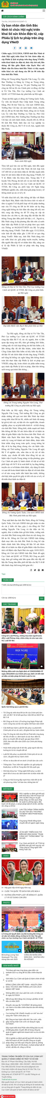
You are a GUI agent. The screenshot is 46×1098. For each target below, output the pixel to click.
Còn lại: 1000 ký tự (9, 598)
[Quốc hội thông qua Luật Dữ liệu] (23, 692)
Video (6, 856)
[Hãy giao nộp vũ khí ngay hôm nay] (23, 872)
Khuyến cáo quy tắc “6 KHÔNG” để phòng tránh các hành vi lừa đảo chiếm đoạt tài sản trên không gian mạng (25, 1007)
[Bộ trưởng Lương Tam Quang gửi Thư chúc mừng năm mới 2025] (12, 947)
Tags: (4, 574)
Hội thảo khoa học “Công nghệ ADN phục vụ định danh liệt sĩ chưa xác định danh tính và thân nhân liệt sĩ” (23, 773)
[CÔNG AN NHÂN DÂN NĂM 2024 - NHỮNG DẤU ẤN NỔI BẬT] (34, 947)
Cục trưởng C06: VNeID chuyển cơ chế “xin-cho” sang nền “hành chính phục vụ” (24, 1014)
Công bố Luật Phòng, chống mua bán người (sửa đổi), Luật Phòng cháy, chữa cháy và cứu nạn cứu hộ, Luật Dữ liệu (22, 638)
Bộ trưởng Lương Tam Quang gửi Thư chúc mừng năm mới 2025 (10, 957)
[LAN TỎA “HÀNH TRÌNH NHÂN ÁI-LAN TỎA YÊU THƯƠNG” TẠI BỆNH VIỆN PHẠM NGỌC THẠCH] (10, 813)
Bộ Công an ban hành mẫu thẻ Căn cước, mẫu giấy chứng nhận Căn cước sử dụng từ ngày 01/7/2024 (23, 1022)
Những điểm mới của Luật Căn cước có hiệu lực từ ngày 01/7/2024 (24, 994)
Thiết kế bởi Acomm (9, 1079)
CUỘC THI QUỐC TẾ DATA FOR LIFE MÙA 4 (22, 891)
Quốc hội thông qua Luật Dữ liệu (15, 707)
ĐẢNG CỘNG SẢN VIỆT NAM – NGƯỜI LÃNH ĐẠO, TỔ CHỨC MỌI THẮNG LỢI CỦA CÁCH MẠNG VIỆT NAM (24, 987)
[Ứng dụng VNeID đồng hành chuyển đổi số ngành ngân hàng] (10, 824)
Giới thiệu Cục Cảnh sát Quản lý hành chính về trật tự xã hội (25, 980)
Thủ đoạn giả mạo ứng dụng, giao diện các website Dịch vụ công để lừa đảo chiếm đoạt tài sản (24, 972)
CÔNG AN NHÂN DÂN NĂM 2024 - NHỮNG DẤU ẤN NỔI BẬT (34, 957)
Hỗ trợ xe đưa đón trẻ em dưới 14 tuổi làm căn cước (23, 761)
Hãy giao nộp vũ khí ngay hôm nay (18, 888)
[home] (5, 4)
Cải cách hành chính (13, 17)
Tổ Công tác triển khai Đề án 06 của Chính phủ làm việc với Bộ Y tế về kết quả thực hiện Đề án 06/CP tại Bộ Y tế (23, 715)
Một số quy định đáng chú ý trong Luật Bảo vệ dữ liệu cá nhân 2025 (24, 1000)
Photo (6, 903)
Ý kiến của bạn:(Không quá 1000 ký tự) (16, 585)
